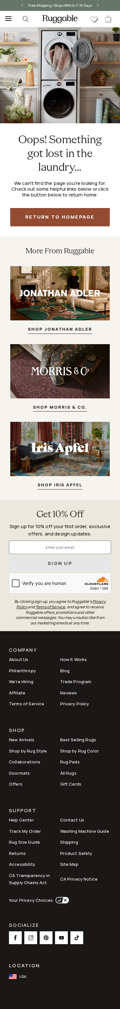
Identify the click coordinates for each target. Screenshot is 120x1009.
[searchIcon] (25, 19)
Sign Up (60, 563)
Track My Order (25, 831)
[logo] (60, 19)
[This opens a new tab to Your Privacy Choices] (61, 900)
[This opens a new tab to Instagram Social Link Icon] (30, 937)
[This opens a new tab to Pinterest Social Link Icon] (46, 937)
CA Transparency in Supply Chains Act (29, 879)
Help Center (21, 820)
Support (22, 811)
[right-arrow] (98, 5)
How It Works (73, 659)
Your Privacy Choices (31, 900)
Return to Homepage (60, 216)
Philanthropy (22, 671)
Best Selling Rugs (78, 740)
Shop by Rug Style (28, 751)
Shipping (69, 842)
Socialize (24, 925)
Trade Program (76, 681)
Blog (65, 671)
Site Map (69, 864)
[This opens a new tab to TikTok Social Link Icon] (76, 937)
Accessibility (22, 864)
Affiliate (17, 693)
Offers (15, 784)
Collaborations (24, 762)
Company (23, 650)
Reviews (68, 693)
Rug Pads (70, 762)
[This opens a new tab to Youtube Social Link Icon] (61, 937)
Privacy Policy (74, 704)
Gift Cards (71, 784)
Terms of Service (26, 704)
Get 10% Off (60, 515)
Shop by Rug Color (79, 751)
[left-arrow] (22, 5)
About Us (18, 659)
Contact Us (72, 820)
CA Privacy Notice (79, 879)
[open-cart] (108, 19)
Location (24, 965)
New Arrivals (21, 740)
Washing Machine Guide (84, 831)
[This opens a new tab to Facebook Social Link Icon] (15, 937)
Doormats (19, 773)
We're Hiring (21, 681)
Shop (17, 731)
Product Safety (76, 853)
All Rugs (68, 773)
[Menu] (6, 19)
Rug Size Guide (24, 842)
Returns (17, 853)
